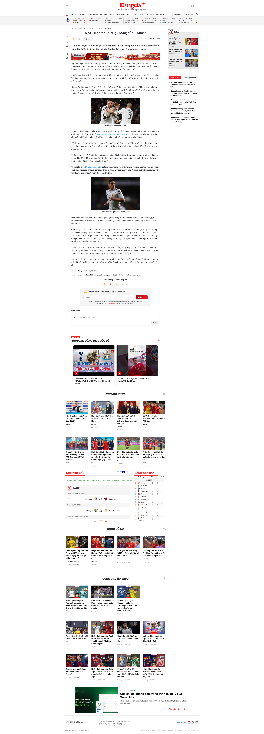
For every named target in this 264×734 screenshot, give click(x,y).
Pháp (129, 14)
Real (91, 69)
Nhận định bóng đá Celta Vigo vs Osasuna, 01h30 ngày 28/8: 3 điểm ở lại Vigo (102, 673)
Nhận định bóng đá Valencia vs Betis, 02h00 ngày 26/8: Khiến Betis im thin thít (128, 673)
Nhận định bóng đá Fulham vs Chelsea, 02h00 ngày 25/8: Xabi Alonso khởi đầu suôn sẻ (182, 111)
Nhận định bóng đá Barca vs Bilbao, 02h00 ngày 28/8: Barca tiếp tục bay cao (154, 673)
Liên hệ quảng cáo (83, 730)
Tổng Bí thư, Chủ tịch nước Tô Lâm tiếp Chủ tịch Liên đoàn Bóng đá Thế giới (127, 420)
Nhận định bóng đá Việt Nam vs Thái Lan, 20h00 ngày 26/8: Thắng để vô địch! (102, 554)
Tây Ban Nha (120, 14)
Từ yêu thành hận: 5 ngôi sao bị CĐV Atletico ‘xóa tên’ (77, 638)
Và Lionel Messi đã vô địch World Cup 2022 (175, 62)
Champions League (107, 14)
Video (68, 463)
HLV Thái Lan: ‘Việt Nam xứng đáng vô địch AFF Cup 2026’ (76, 418)
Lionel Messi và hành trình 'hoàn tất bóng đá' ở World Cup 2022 (176, 41)
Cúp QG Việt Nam (79, 480)
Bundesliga (130, 480)
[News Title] (67, 54)
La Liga (116, 480)
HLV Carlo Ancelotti (92, 167)
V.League (69, 480)
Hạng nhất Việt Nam (93, 480)
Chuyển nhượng (92, 14)
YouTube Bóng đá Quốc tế (90, 340)
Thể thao (142, 14)
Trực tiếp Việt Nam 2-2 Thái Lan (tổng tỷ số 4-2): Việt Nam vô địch (154, 553)
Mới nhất (177, 14)
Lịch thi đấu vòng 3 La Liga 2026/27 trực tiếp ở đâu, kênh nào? (153, 638)
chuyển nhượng (118, 275)
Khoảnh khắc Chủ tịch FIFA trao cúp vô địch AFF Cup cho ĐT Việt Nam (75, 456)
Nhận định (150, 14)
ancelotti (98, 275)
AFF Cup (73, 14)
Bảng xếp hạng (146, 473)
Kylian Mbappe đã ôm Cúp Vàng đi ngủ (176, 51)
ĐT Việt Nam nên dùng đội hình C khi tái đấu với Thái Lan (128, 553)
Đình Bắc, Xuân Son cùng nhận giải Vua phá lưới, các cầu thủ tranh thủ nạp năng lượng (102, 456)
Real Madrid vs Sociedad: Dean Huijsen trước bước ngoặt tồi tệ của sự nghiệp (102, 604)
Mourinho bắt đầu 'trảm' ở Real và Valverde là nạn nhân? (128, 638)
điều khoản (111, 303)
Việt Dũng (78, 271)
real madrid (88, 275)
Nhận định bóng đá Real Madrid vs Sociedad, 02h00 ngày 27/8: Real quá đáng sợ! (102, 640)
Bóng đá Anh (188, 14)
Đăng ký (142, 297)
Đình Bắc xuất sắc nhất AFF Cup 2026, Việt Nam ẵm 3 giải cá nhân (128, 454)
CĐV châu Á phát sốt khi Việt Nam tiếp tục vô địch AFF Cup (154, 418)
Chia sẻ (88, 39)
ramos (79, 275)
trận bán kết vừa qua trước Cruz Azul (113, 134)
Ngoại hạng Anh (107, 480)
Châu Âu (80, 28)
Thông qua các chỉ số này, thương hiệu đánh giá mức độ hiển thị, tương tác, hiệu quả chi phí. (153, 702)
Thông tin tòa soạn (70, 730)
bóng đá (107, 275)
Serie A (123, 480)
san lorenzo (137, 275)
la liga (128, 275)
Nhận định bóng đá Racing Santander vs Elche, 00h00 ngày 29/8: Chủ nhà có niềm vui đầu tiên (76, 605)
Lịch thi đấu (75, 473)
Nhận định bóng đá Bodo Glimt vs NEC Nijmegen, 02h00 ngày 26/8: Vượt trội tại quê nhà (77, 554)
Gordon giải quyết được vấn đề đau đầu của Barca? (76, 671)
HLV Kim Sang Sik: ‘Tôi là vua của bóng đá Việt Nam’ (102, 418)
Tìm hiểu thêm (174, 709)
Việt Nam (81, 14)
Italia (135, 14)
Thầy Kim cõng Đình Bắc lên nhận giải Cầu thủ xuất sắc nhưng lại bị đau (154, 455)
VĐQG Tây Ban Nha (104, 28)
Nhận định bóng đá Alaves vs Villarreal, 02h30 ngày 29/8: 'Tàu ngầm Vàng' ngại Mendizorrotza (127, 605)
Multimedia (160, 14)
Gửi (154, 323)
